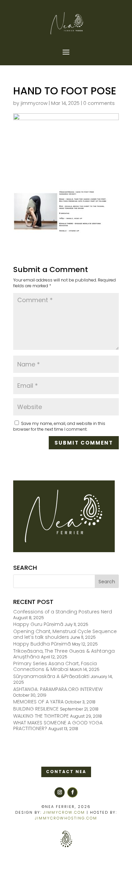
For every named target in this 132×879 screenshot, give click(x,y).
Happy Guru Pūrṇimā (38, 624)
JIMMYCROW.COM (64, 812)
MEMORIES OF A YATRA (38, 701)
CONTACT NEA (66, 771)
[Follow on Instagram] (59, 792)
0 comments (99, 103)
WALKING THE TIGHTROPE (41, 716)
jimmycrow (34, 103)
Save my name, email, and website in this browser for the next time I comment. (59, 426)
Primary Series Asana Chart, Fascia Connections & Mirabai (55, 666)
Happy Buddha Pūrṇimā (42, 643)
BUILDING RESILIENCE (36, 708)
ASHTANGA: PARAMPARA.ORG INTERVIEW (58, 689)
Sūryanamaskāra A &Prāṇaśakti (51, 676)
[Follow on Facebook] (72, 792)
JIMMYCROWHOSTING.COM (66, 818)
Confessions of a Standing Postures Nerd (62, 611)
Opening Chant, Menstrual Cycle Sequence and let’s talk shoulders (65, 634)
